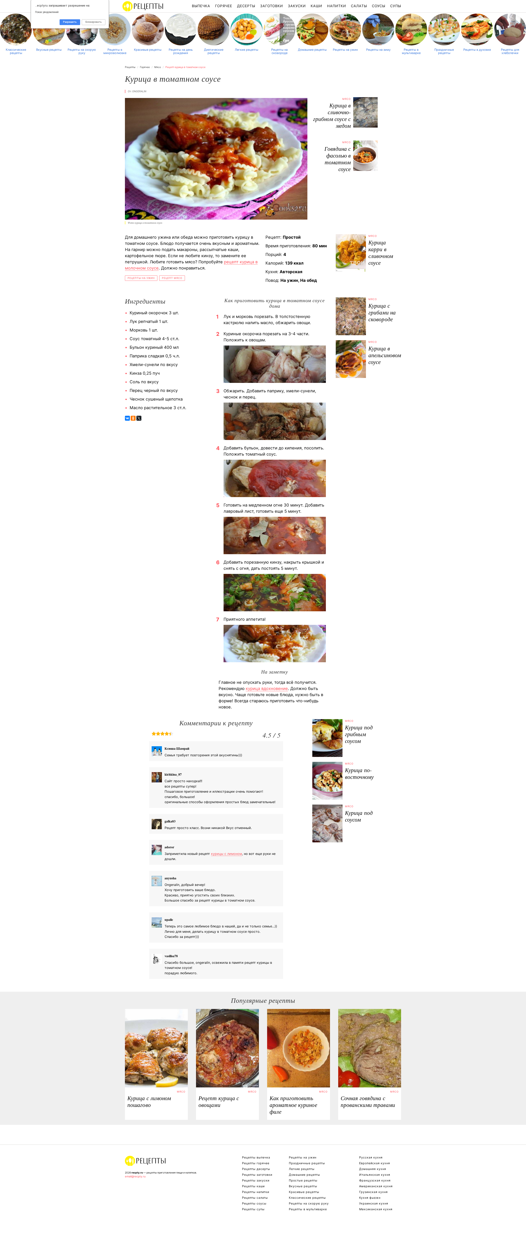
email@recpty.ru (135, 1176)
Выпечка (201, 6)
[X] (138, 418)
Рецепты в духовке (477, 49)
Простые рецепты (303, 1180)
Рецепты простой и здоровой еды (143, 6)
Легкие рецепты (246, 49)
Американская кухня (376, 1186)
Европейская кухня (374, 1163)
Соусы (378, 6)
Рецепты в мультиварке (411, 51)
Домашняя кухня (372, 1169)
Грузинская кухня (373, 1192)
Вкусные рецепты (49, 49)
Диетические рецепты (213, 51)
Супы (395, 6)
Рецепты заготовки (257, 1174)
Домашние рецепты (312, 49)
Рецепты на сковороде (279, 51)
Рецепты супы (253, 1209)
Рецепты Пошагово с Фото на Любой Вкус (145, 1161)
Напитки (336, 6)
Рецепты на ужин (345, 49)
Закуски (297, 6)
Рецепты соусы (254, 1203)
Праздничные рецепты (444, 51)
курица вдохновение (267, 688)
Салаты (359, 6)
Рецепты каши (253, 1186)
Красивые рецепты (147, 49)
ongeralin (139, 91)
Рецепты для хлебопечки (510, 51)
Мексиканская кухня (375, 1209)
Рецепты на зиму (378, 49)
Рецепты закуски (255, 1180)
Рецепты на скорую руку (82, 51)
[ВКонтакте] (127, 418)
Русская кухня (371, 1157)
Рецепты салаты (255, 1197)
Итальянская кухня (374, 1174)
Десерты (246, 6)
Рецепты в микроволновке (114, 51)
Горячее (223, 6)
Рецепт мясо (172, 278)
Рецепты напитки (255, 1192)
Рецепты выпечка (256, 1157)
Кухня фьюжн (370, 1197)
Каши (316, 6)
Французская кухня (375, 1180)
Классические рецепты (16, 51)
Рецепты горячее (255, 1163)
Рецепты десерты (256, 1169)
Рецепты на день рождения (181, 51)
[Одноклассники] (133, 418)
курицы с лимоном (226, 854)
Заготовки (271, 6)
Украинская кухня (373, 1203)
